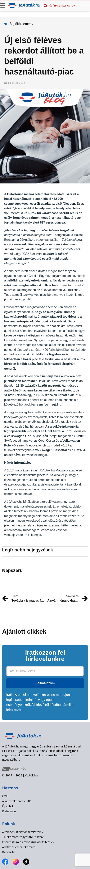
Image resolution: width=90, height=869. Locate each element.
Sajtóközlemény (21, 24)
